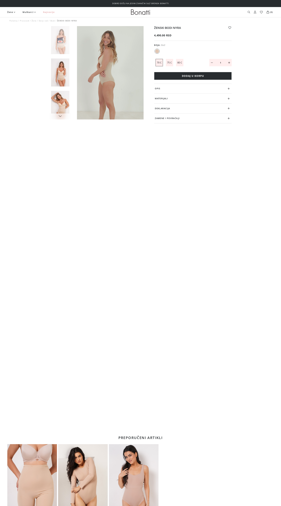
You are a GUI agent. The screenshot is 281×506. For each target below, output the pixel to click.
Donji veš (43, 20)
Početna (14, 20)
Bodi (52, 20)
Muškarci (28, 12)
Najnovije (49, 12)
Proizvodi (24, 20)
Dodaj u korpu (193, 76)
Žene (10, 12)
